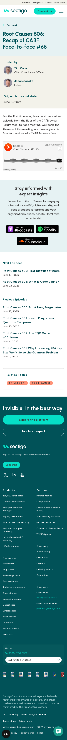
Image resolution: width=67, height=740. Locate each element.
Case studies (10, 593)
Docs (49, 2)
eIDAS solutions (11, 546)
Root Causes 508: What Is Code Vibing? (31, 281)
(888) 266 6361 (18, 653)
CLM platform (43, 501)
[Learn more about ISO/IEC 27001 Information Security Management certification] (62, 674)
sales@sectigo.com (46, 597)
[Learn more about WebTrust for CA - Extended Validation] (21, 674)
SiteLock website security (16, 522)
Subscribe (11, 464)
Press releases (10, 581)
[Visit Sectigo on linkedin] (14, 475)
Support (38, 2)
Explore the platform (33, 420)
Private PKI (17, 383)
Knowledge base (11, 575)
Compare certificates (14, 501)
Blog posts (8, 569)
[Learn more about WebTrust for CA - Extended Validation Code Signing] (29, 674)
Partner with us (44, 495)
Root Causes (41, 383)
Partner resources (45, 522)
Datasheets (9, 604)
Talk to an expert (33, 431)
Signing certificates (13, 516)
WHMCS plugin (43, 534)
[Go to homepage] (15, 11)
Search (26, 2)
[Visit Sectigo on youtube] (22, 475)
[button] (58, 731)
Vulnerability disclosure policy (18, 727)
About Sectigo (43, 551)
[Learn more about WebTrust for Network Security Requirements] (4, 674)
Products (9, 490)
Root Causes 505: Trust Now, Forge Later (32, 307)
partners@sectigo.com (48, 608)
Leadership (42, 557)
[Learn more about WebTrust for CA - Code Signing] (46, 674)
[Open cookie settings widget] (6, 734)
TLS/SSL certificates (13, 495)
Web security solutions (48, 516)
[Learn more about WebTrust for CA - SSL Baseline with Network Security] (37, 674)
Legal (40, 732)
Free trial (59, 2)
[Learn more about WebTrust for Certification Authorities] (12, 674)
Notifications (9, 616)
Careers (40, 563)
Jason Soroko (23, 81)
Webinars (8, 634)
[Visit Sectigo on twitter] (6, 475)
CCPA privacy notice (47, 727)
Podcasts (8, 622)
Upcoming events (12, 599)
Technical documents (14, 587)
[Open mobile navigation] (61, 11)
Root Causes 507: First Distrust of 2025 (31, 271)
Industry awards (44, 569)
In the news (8, 563)
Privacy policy (26, 721)
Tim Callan (21, 68)
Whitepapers (9, 610)
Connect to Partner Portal (49, 528)
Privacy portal (27, 732)
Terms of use (9, 721)
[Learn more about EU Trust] (54, 674)
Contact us (42, 575)
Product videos (11, 628)
